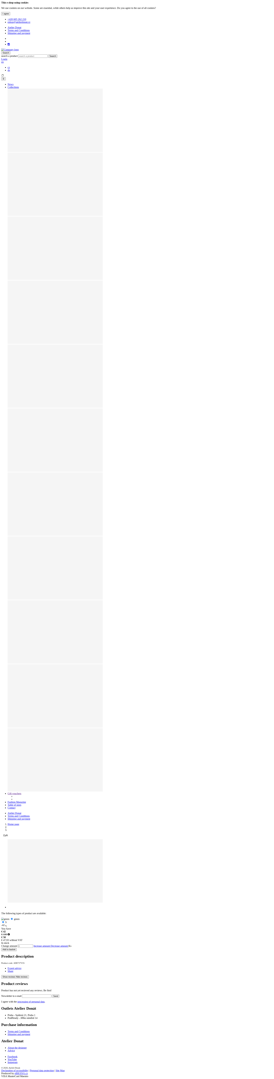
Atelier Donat (14, 27)
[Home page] (10, 49)
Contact (11, 807)
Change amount (9, 946)
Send (55, 996)
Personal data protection (42, 1070)
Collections (13, 87)
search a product (9, 56)
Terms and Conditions (19, 30)
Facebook (12, 1056)
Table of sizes (14, 805)
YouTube (12, 1059)
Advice (11, 1050)
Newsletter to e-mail (11, 996)
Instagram (12, 1062)
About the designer (17, 1047)
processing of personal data (31, 1001)
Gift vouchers (14, 793)
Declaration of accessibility (14, 1070)
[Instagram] (9, 44)
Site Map (60, 1070)
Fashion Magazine (17, 802)
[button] (2, 62)
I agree (6, 14)
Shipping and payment (19, 33)
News (10, 84)
